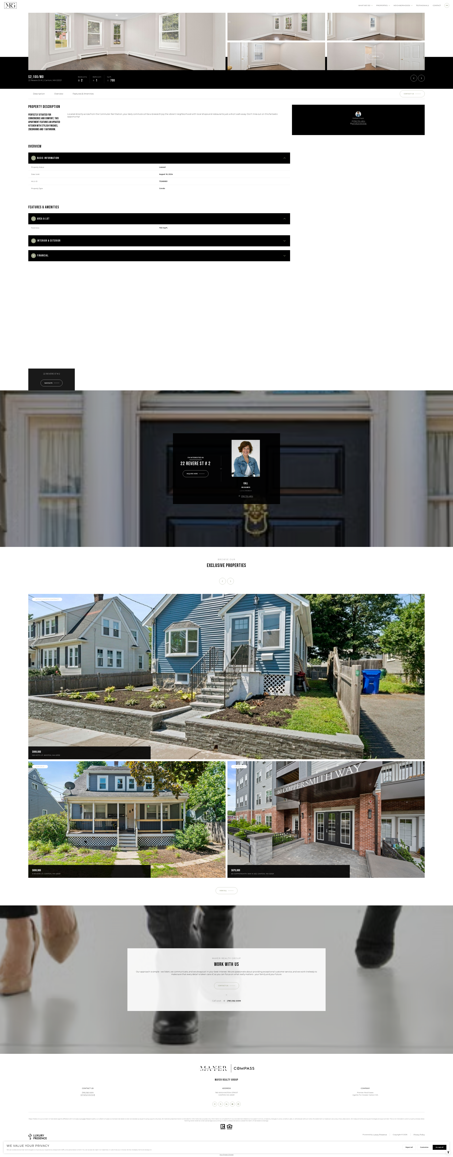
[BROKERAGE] (238, 1104)
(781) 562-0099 (234, 1001)
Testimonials (422, 5)
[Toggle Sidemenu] (447, 5)
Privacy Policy (419, 1135)
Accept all (439, 1147)
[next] (230, 581)
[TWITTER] (220, 1104)
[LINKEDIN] (226, 1104)
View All (375, 56)
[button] (412, 93)
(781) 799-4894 (359, 121)
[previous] (222, 581)
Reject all (409, 1147)
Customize (424, 1147)
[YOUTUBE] (232, 1104)
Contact (437, 5)
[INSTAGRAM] (214, 1104)
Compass (82, 1119)
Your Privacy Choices (226, 1154)
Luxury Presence (380, 1135)
